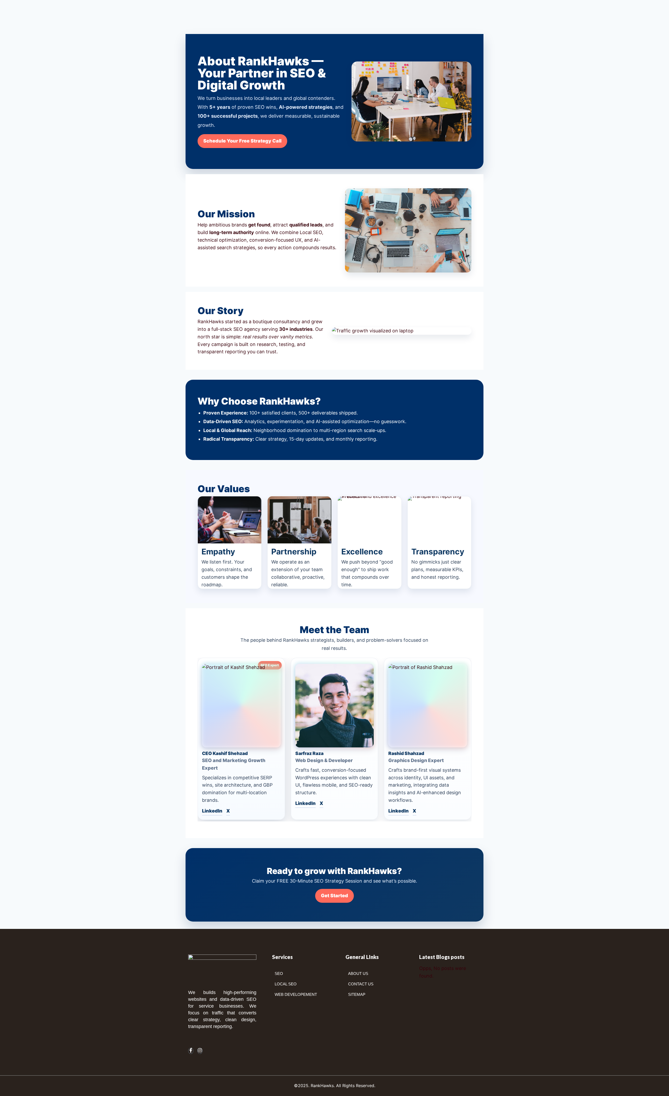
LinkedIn (212, 811)
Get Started (334, 895)
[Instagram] (200, 1051)
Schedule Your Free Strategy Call (242, 141)
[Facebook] (190, 1051)
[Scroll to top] (657, 1086)
